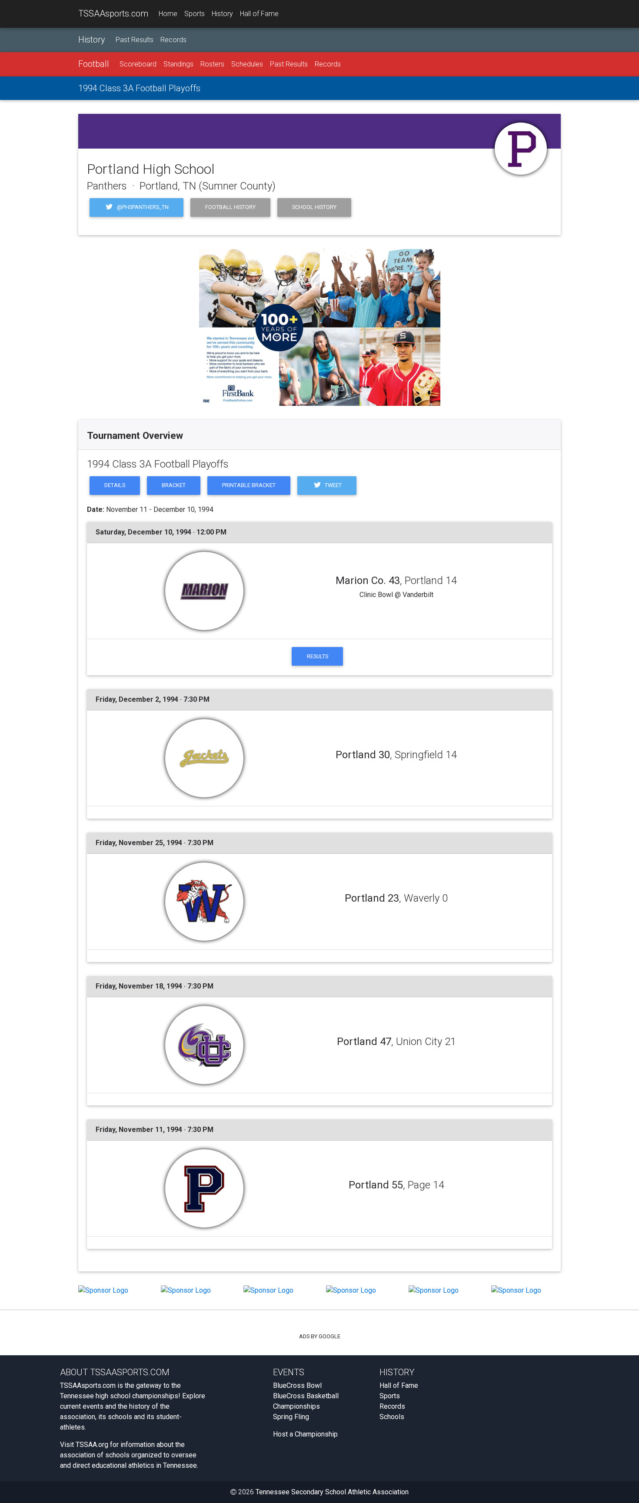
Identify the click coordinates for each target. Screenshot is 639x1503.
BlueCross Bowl (297, 1385)
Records (173, 40)
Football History (230, 207)
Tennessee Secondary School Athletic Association (332, 1492)
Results (317, 656)
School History (314, 207)
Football (93, 64)
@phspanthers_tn (142, 207)
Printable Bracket (249, 485)
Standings (178, 64)
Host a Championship (305, 1434)
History (222, 14)
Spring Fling (291, 1417)
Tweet (332, 485)
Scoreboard (138, 64)
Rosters (212, 64)
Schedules (247, 64)
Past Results (134, 40)
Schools (391, 1417)
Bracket (174, 485)
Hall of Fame (259, 14)
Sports (194, 14)
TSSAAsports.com (113, 13)
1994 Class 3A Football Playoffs (139, 88)
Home (168, 14)
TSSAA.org (92, 1444)
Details (114, 485)
